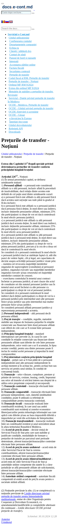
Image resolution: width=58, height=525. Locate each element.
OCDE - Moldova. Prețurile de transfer (28, 105)
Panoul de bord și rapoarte (22, 58)
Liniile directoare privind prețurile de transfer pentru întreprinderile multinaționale (25, 496)
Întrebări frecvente (18, 121)
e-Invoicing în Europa (20, 118)
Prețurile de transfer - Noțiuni (23, 81)
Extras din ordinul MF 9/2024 (24, 88)
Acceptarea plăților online (22, 64)
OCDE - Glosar (17, 115)
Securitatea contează (19, 71)
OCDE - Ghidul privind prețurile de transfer (31, 108)
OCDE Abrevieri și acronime (23, 111)
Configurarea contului (20, 41)
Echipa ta (14, 48)
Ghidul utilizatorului (11, 154)
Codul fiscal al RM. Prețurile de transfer (29, 78)
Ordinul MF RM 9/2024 (21, 84)
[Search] (33, 13)
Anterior (5, 519)
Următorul (6, 522)
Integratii (13, 61)
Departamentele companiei (22, 44)
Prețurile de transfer (19, 74)
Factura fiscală (16, 68)
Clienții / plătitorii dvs (20, 51)
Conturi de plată (17, 54)
